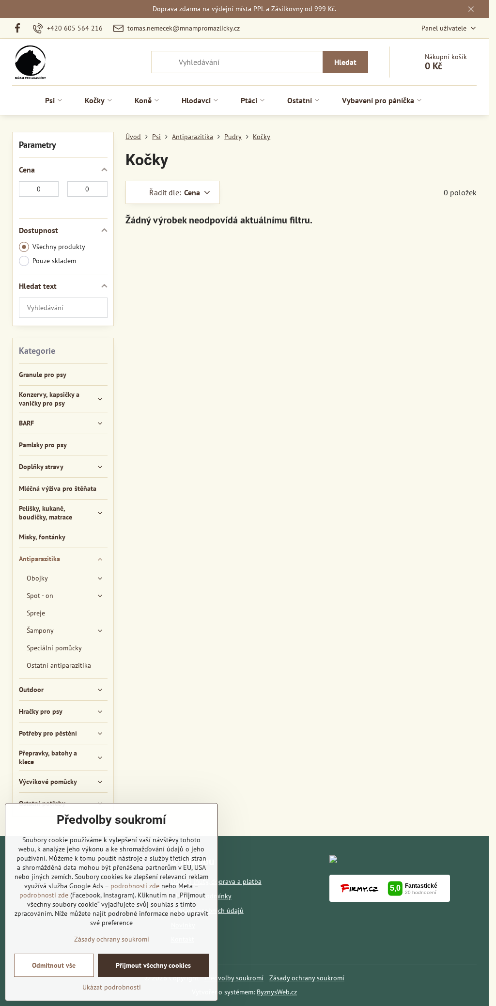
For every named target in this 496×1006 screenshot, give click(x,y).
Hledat (345, 62)
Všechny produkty (58, 246)
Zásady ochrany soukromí (306, 978)
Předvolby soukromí (234, 978)
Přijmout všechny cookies (153, 965)
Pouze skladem (54, 260)
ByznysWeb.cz (277, 992)
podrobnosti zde (134, 885)
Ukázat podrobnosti (111, 987)
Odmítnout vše (54, 965)
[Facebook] (20, 28)
